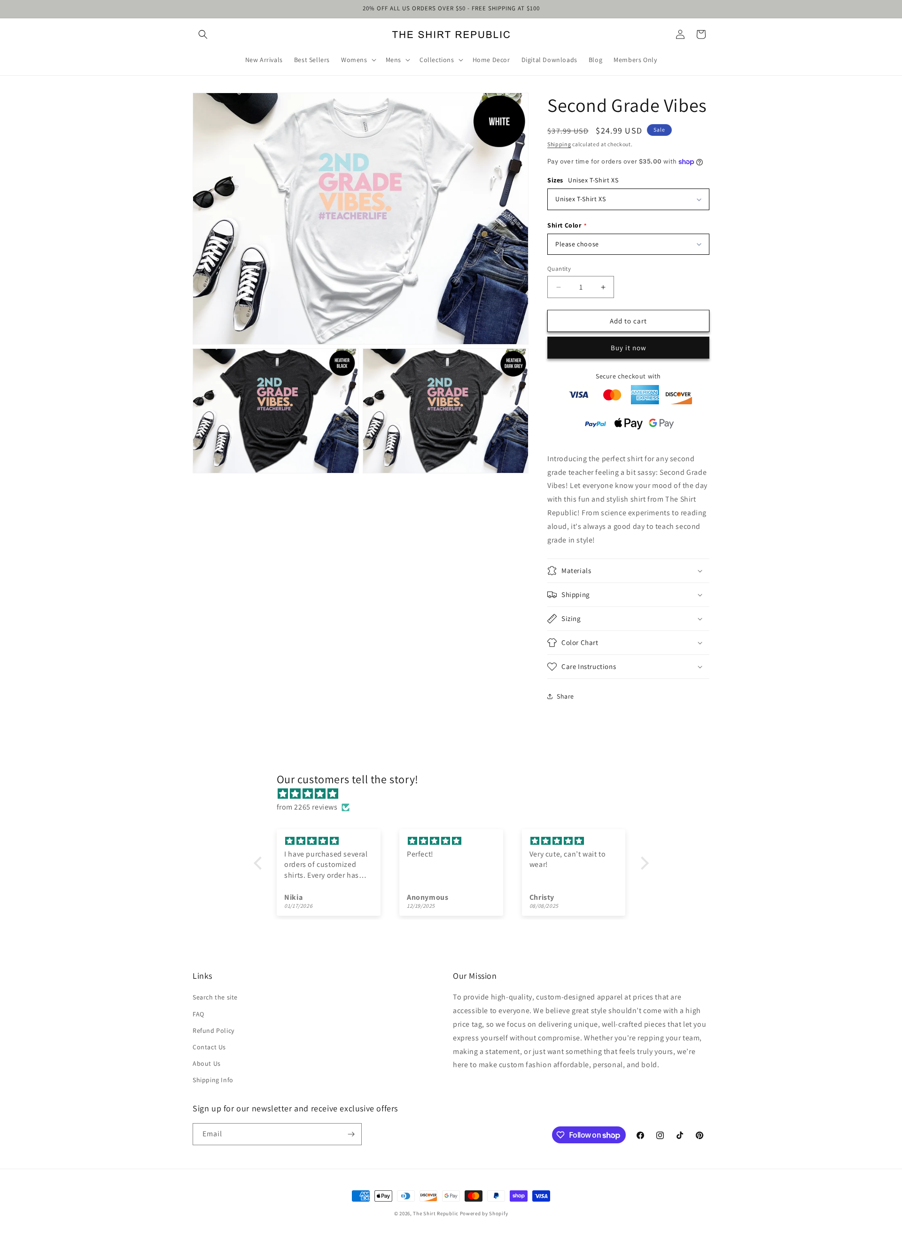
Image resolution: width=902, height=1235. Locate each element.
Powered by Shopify (484, 1213)
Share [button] (565, 696)
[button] (203, 34)
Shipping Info (213, 1080)
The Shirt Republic (436, 1213)
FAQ (198, 1014)
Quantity (559, 269)
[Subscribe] (351, 1134)
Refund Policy (213, 1030)
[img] (456, 794)
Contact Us (209, 1047)
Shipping (559, 144)
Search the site (215, 997)
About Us (207, 1063)
